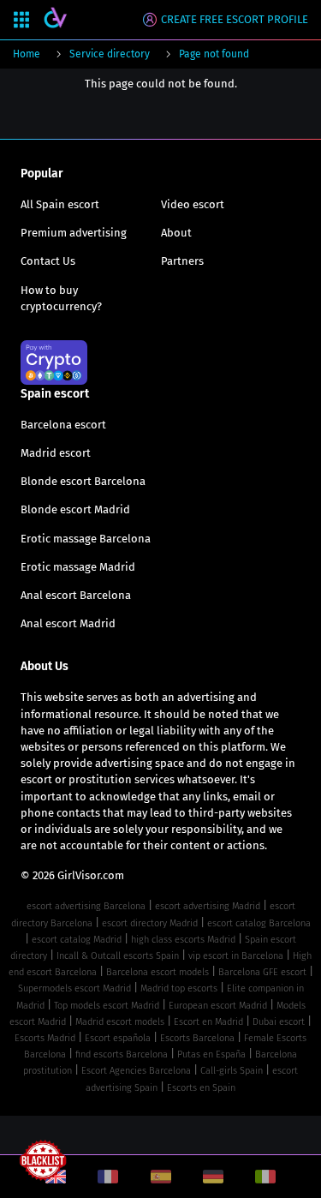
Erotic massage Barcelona (86, 538)
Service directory (109, 54)
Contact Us (48, 261)
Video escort (192, 204)
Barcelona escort (63, 424)
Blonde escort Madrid (75, 509)
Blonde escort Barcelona (83, 481)
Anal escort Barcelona (76, 595)
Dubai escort (279, 1021)
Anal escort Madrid (68, 623)
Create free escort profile (233, 19)
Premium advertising (74, 232)
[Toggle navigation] (21, 19)
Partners (182, 261)
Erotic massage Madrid (78, 566)
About (176, 232)
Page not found (214, 54)
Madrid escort (56, 452)
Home (26, 54)
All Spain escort (60, 204)
